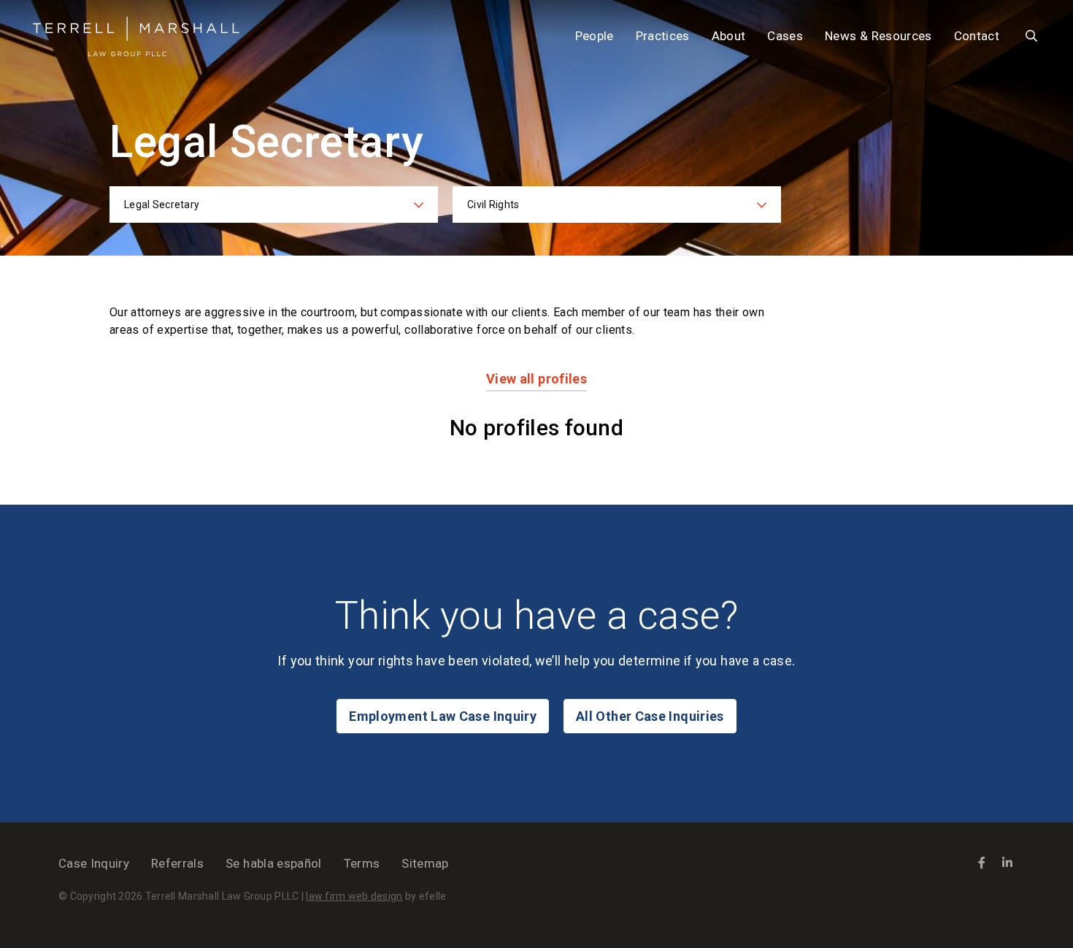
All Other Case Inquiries (650, 716)
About (729, 35)
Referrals (177, 863)
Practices (663, 35)
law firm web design (354, 896)
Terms (362, 863)
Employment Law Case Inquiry (442, 716)
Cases (785, 35)
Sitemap (424, 863)
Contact (976, 35)
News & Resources (878, 35)
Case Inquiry (93, 863)
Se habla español (273, 863)
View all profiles (536, 378)
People (594, 35)
